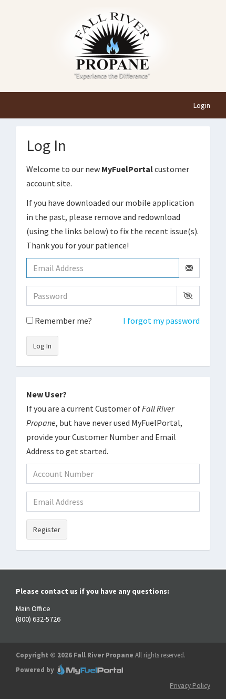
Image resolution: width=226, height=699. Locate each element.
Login (201, 105)
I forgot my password (161, 320)
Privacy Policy (190, 685)
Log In (42, 346)
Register (46, 529)
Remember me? (62, 320)
